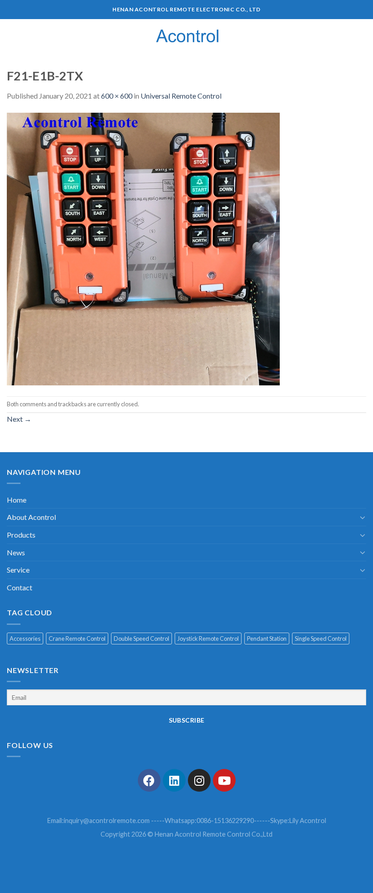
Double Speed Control (141, 638)
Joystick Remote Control (208, 638)
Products (21, 534)
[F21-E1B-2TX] (143, 248)
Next (19, 418)
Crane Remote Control (77, 638)
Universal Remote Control (181, 95)
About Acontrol (31, 517)
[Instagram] (199, 780)
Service (18, 569)
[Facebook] (149, 780)
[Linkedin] (174, 780)
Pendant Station (267, 638)
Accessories (25, 638)
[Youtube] (224, 780)
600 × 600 (116, 95)
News (16, 552)
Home (16, 499)
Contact (19, 587)
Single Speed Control (321, 638)
